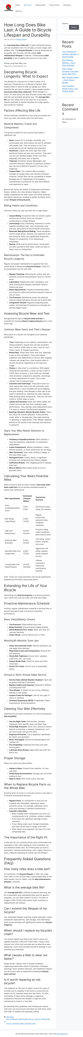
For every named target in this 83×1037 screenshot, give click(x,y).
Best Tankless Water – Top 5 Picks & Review (70, 80)
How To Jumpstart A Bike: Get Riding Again (21, 1023)
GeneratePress (62, 1034)
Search (65, 23)
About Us (18, 11)
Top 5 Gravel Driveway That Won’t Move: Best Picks (70, 71)
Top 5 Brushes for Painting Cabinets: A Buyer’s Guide (70, 54)
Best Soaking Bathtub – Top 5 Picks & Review (68, 62)
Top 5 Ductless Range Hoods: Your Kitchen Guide (70, 88)
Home (17, 5)
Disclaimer (67, 5)
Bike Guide (28, 5)
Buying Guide (40, 5)
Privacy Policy (54, 5)
